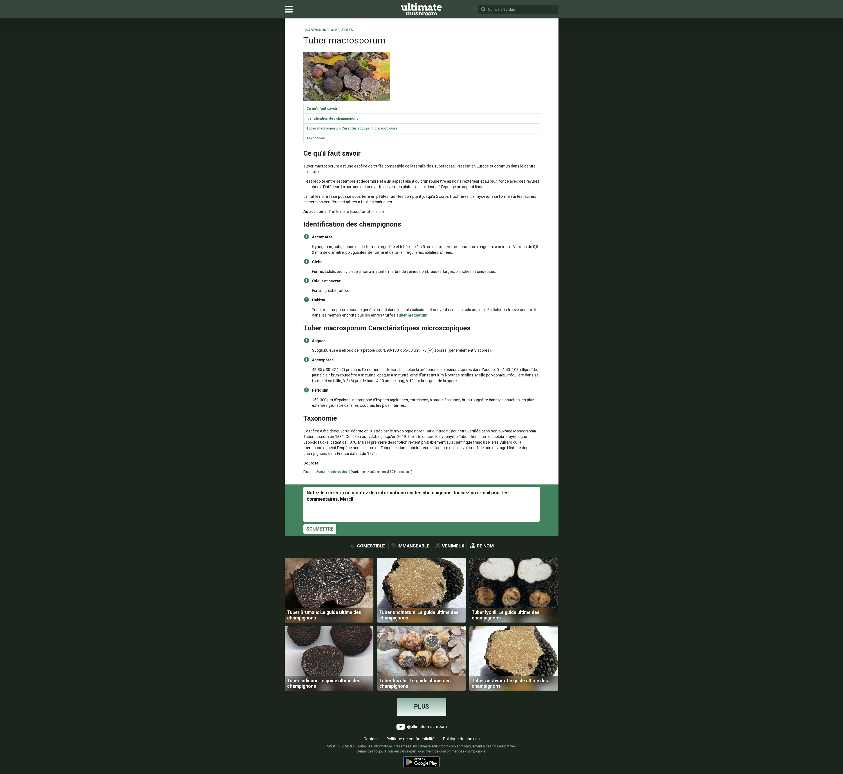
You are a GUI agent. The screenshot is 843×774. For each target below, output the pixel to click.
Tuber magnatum (411, 315)
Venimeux (453, 546)
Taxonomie (315, 138)
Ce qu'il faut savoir (322, 108)
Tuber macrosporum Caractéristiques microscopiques (351, 128)
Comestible (371, 546)
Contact (371, 738)
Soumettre (319, 529)
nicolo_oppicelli (339, 471)
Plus (421, 706)
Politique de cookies (461, 738)
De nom (485, 546)
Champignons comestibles (328, 30)
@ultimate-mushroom (426, 726)
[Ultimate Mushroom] (421, 9)
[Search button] (483, 9)
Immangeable (413, 546)
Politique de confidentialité (410, 738)
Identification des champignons (332, 118)
